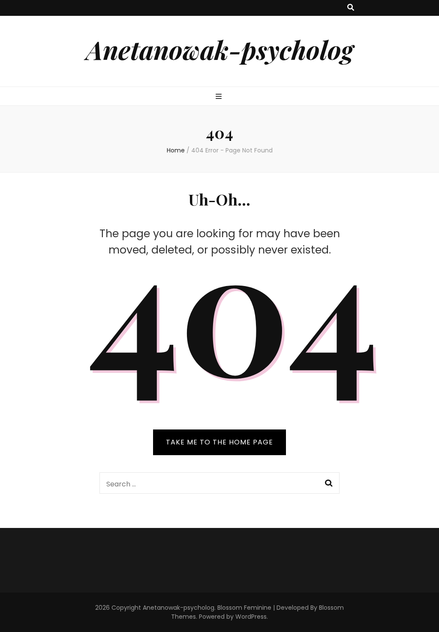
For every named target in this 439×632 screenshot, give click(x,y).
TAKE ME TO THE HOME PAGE (219, 442)
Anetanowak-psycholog (219, 49)
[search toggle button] (350, 8)
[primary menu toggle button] (220, 97)
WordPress (251, 616)
